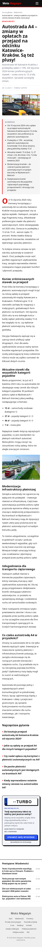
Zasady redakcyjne (12, 929)
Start (10, 919)
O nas (12, 925)
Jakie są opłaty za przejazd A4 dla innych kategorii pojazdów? (19, 747)
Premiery (29, 919)
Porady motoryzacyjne (13, 922)
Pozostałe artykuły (30, 922)
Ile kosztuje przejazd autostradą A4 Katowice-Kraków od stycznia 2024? (20, 735)
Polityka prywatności (29, 929)
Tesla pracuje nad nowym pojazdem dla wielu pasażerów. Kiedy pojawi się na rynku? (17, 881)
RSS (28, 932)
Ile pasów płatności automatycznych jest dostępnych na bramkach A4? (20, 770)
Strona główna (7, 12)
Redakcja (20, 925)
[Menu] (37, 3)
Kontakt (29, 925)
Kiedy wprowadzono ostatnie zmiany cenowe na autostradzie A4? (20, 784)
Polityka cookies (18, 932)
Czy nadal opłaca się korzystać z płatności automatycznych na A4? (21, 757)
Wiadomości (18, 12)
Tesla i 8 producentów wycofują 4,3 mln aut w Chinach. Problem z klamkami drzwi (17, 871)
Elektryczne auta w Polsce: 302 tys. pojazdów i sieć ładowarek (16, 897)
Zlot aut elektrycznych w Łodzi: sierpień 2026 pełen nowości (16, 889)
